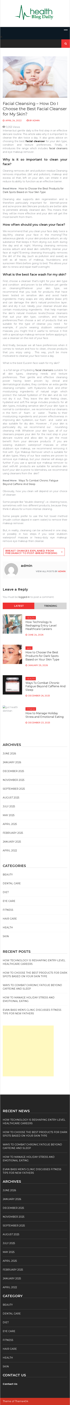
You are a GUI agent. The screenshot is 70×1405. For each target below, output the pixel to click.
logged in (24, 597)
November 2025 (13, 780)
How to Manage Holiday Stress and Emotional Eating (44, 715)
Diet (6, 892)
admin (36, 120)
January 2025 (12, 841)
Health (31, 618)
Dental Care (12, 883)
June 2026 (9, 753)
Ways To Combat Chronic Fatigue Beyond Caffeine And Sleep (45, 686)
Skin (29, 648)
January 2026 (12, 762)
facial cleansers (58, 148)
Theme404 (21, 1401)
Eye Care (9, 901)
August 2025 (11, 797)
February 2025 (13, 832)
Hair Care (10, 918)
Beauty (8, 874)
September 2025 (14, 788)
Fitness (31, 709)
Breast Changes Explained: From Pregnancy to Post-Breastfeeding (31, 552)
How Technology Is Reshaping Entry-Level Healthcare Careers (41, 625)
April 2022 (10, 850)
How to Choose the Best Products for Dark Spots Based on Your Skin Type (42, 656)
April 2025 (10, 824)
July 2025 (9, 806)
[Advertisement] (28, 1051)
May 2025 (8, 815)
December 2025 (13, 771)
